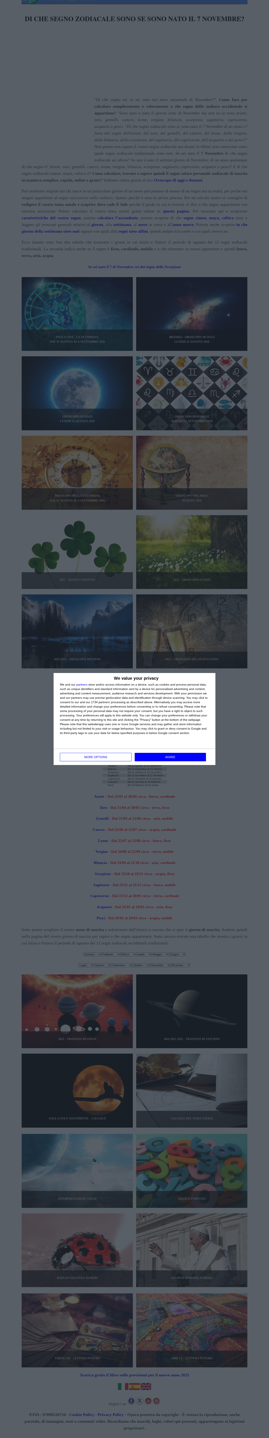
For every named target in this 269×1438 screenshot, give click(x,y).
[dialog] (134, 719)
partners (81, 684)
